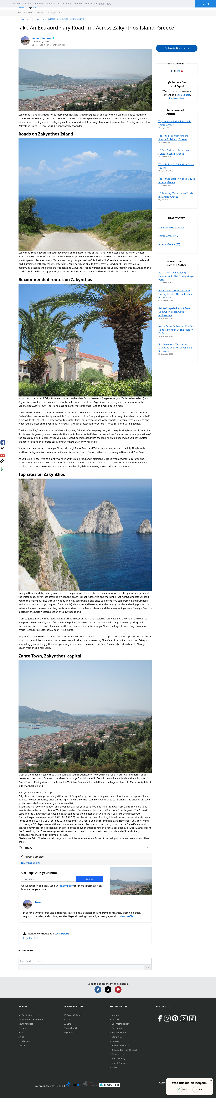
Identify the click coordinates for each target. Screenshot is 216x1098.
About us (116, 1015)
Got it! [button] (206, 4)
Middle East (24, 1041)
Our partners (118, 1028)
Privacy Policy (66, 885)
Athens (67, 1023)
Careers (115, 1041)
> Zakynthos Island (76, 19)
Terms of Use (118, 1054)
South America (26, 1023)
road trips (39, 19)
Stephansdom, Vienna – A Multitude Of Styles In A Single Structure (175, 347)
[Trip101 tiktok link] (192, 1018)
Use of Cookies (119, 1063)
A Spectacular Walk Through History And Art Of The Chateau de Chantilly (175, 294)
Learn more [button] (105, 3)
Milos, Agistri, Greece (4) (171, 227)
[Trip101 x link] (175, 70)
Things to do (25, 19)
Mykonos (68, 1032)
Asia (21, 1032)
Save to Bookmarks (178, 48)
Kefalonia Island (72, 1015)
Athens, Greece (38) (169, 244)
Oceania (23, 1045)
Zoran (38, 902)
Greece (52, 19)
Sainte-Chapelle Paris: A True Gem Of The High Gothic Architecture (174, 312)
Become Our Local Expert (124, 1050)
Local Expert (61, 933)
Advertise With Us (120, 1045)
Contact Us (117, 1036)
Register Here (30, 938)
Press (114, 1067)
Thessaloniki (70, 1028)
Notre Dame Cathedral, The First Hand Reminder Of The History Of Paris (176, 330)
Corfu (67, 1019)
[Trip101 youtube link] (184, 1018)
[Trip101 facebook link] (171, 70)
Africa (21, 1036)
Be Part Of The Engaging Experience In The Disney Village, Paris (176, 276)
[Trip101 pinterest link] (182, 70)
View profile (126, 916)
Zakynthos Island (30, 862)
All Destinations (26, 1015)
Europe (22, 1028)
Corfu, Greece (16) (168, 236)
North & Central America (31, 1019)
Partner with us (119, 1032)
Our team (116, 1019)
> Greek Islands (61, 19)
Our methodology (120, 1023)
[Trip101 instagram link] (178, 70)
